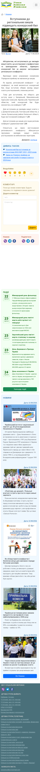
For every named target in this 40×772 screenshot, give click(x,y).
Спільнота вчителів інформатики (13, 745)
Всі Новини (20, 676)
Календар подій (20, 389)
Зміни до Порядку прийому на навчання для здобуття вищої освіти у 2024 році (18, 157)
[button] (31, 173)
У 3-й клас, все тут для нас (11, 702)
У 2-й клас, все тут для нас (11, 700)
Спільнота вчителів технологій (12, 742)
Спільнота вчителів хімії (9, 730)
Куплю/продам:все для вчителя (12, 712)
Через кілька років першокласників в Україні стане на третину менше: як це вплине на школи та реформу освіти (19, 663)
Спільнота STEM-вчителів (10, 758)
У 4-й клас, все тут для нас (11, 705)
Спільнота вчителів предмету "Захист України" (18, 763)
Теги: (3, 54)
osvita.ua (33, 140)
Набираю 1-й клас (7, 697)
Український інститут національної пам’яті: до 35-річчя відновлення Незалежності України (18, 427)
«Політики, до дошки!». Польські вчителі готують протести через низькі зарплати (19, 493)
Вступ (8, 54)
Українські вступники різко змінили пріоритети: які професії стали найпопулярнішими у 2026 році (18, 615)
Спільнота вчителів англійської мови (14, 747)
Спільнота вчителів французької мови (15, 760)
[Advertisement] (20, 265)
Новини (8, 14)
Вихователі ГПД (6, 710)
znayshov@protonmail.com (10, 770)
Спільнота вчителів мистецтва (12, 753)
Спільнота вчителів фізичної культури (14, 755)
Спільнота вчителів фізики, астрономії (15, 719)
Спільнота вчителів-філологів (11, 727)
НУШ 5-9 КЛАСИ (6, 707)
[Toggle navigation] (36, 5)
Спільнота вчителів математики (12, 750)
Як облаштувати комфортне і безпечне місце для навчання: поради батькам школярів (18, 561)
